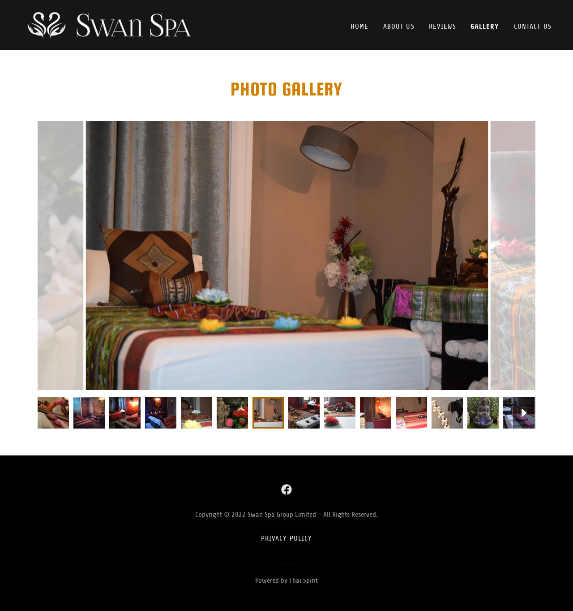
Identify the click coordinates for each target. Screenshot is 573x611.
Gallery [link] (485, 26)
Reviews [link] (442, 26)
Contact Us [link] (533, 26)
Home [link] (360, 26)
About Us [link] (399, 26)
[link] (114, 24)
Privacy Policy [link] (286, 538)
